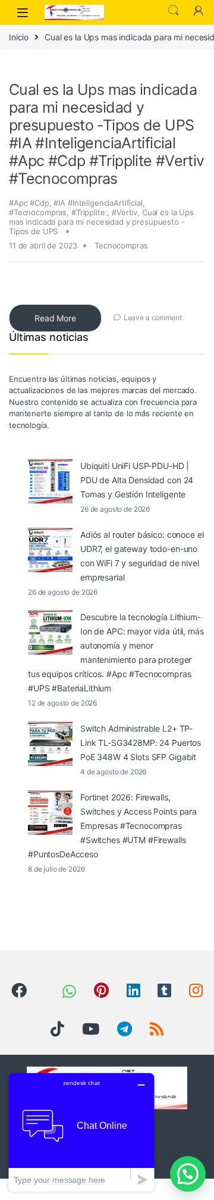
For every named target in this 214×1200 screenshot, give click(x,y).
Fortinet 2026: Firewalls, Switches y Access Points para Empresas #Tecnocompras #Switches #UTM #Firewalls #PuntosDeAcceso (112, 825)
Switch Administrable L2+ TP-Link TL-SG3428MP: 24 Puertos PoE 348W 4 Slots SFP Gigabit (140, 742)
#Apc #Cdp (29, 203)
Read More (55, 318)
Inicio (19, 37)
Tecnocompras (121, 245)
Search (173, 10)
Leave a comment (153, 317)
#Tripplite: (89, 212)
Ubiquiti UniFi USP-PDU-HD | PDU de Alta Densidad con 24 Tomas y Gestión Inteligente (136, 480)
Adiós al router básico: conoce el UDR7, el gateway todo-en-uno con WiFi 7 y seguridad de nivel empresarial (141, 555)
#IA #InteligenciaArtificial (98, 203)
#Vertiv (124, 212)
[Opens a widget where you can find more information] (81, 1132)
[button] (188, 1174)
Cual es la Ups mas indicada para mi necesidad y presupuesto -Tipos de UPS (101, 222)
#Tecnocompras (38, 212)
